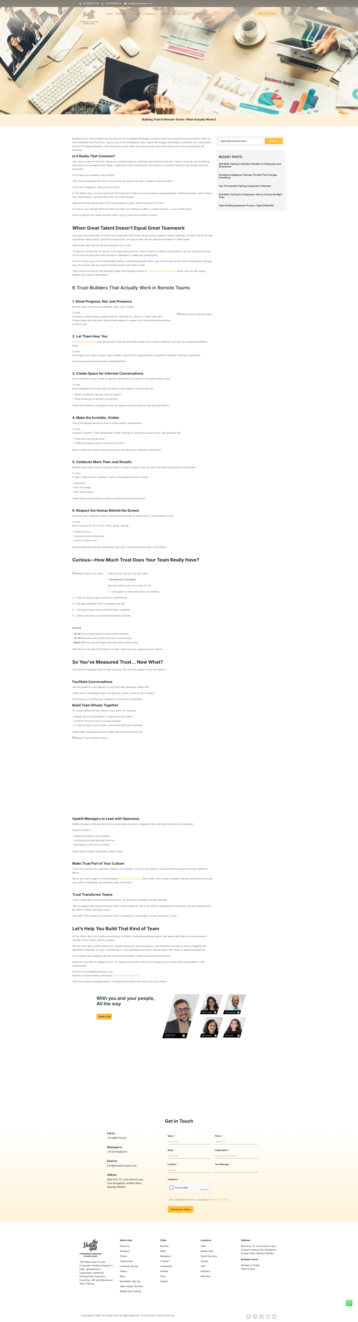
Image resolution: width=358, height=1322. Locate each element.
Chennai (164, 1261)
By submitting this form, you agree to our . (199, 1199)
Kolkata (164, 1271)
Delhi (163, 1251)
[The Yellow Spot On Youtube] (274, 1316)
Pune (162, 1276)
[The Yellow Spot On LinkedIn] (261, 1316)
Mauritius (205, 1276)
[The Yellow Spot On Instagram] (268, 1316)
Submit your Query (180, 1209)
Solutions (121, 13)
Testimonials (126, 1261)
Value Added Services (131, 1286)
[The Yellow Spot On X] (255, 1316)
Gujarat (164, 1281)
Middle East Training (130, 1291)
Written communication (84, 341)
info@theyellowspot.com (122, 1165)
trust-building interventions (161, 271)
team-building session (129, 878)
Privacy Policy (221, 1199)
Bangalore (165, 1256)
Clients (123, 1256)
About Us (166, 13)
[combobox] (218, 1141)
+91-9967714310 (116, 1138)
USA (203, 1266)
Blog (122, 1276)
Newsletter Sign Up (130, 1281)
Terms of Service (165, 1315)
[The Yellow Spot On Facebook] (248, 1316)
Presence (150, 13)
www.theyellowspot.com (126, 975)
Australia (205, 1271)
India (203, 1246)
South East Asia (209, 1256)
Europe (204, 1261)
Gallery (123, 1271)
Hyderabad (166, 1266)
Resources (182, 13)
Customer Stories (129, 1266)
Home (109, 13)
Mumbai (164, 1246)
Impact (135, 13)
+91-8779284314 (117, 1151)
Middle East (207, 1251)
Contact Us (200, 13)
